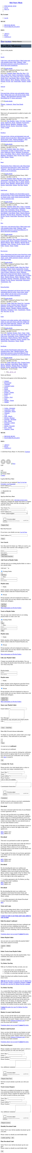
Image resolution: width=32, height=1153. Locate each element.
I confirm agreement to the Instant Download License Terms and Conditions (14, 900)
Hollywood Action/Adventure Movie (11, 211)
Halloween (8, 122)
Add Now (3, 575)
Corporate (27, 206)
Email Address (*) (6, 485)
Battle (14, 73)
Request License (5, 1122)
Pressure (3, 81)
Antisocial (3, 86)
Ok (2, 760)
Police (28, 278)
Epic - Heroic (8, 421)
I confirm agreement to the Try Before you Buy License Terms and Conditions (15, 880)
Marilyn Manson (5, 80)
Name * (3, 774)
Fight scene (16, 76)
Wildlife (6, 402)
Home (2, 41)
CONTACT (7, 37)
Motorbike (19, 214)
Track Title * (4, 772)
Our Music (8, 41)
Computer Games (9, 386)
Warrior (26, 185)
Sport (5, 399)
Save (2, 743)
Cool (5, 414)
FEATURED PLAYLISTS (12, 26)
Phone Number (5, 778)
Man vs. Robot (20, 78)
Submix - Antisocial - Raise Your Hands (12, 104)
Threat (2, 127)
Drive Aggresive (4, 251)
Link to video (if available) (8, 779)
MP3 (2, 832)
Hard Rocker (3, 346)
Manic (27, 78)
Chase (24, 178)
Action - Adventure (9, 408)
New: (4, 577)
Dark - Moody (8, 416)
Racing (13, 126)
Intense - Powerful (9, 426)
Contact (3, 475)
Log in (6, 7)
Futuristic (7, 424)
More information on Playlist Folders (11, 608)
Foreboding (11, 210)
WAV (2, 833)
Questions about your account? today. (15, 934)
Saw (12, 81)
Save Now (4, 554)
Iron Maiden (4, 213)
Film (6, 210)
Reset (2, 538)
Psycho (8, 81)
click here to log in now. (21, 500)
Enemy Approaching (18, 75)
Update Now (4, 698)
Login (2, 492)
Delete (8, 946)
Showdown (21, 216)
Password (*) (4, 487)
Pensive (19, 339)
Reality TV (7, 394)
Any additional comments (8, 1067)
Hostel (2, 78)
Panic (28, 80)
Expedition (22, 208)
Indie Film (3, 275)
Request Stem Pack (6, 1078)
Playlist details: (5, 670)
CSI (27, 73)
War (26, 216)
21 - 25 (14, 372)
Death (6, 75)
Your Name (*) (5, 508)
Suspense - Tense (9, 429)
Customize (4, 798)
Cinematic (7, 384)
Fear (11, 76)
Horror (6, 389)
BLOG (6, 35)
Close (2, 727)
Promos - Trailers (9, 392)
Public (4, 587)
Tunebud (27, 451)
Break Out (20, 303)
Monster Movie (20, 183)
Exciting (26, 75)
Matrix (17, 277)
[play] (3, 463)
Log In (6, 18)
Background (7, 382)
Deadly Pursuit (4, 190)
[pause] (8, 463)
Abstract (6, 381)
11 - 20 (9, 372)
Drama (6, 387)
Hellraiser (27, 76)
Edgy (9, 75)
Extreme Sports (5, 76)
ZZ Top (12, 311)
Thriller (29, 81)
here (5, 757)
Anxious (9, 239)
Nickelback (10, 155)
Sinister (7, 157)
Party (15, 310)
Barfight (9, 73)
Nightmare (23, 80)
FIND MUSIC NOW (10, 6)
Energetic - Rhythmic (10, 419)
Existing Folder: (7, 571)
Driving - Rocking (9, 418)
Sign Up (6, 9)
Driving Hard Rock (5, 287)
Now (2, 623)
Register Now (4, 525)
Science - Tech (8, 397)
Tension (23, 81)
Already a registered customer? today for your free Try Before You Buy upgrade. (16, 983)
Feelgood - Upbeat (9, 422)
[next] (13, 463)
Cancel (3, 946)
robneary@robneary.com (18, 1020)
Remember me (7, 491)
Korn (6, 78)
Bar (8, 121)
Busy (24, 73)
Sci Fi (6, 395)
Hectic (22, 76)
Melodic (8, 308)
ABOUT (6, 33)
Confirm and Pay (5, 1137)
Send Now (8, 727)
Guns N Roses (5, 272)
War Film (20, 185)
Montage (9, 278)
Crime (17, 121)
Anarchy (2, 57)
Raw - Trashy (8, 427)
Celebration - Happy (10, 411)
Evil (17, 334)
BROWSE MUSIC (9, 25)
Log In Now (23, 532)
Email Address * (5, 709)
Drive (2, 223)
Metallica (17, 80)
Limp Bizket (12, 78)
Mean (12, 80)
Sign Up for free (22, 482)
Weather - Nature (9, 400)
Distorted (3, 208)
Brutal (2, 162)
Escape (26, 269)
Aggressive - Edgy (9, 410)
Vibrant (11, 157)
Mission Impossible (22, 308)
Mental (20, 337)
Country (3, 513)
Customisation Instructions (8, 786)
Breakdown (3, 132)
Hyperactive (25, 122)
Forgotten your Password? (8, 484)
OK (13, 1137)
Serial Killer (17, 81)
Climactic (7, 413)
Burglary (15, 333)
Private (5, 594)
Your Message (5, 718)
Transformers (4, 282)
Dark (2, 75)
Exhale (2, 316)
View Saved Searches (7, 556)
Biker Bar (19, 73)
